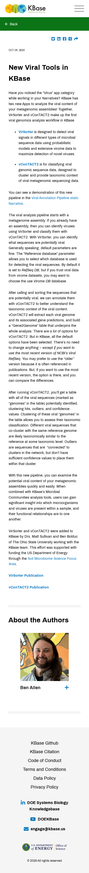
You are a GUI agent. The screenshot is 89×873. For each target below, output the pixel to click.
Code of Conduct (44, 760)
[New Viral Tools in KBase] (76, 39)
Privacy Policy (44, 787)
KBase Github (44, 743)
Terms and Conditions (44, 769)
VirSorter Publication (26, 575)
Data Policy (44, 778)
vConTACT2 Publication (29, 587)
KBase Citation (44, 751)
